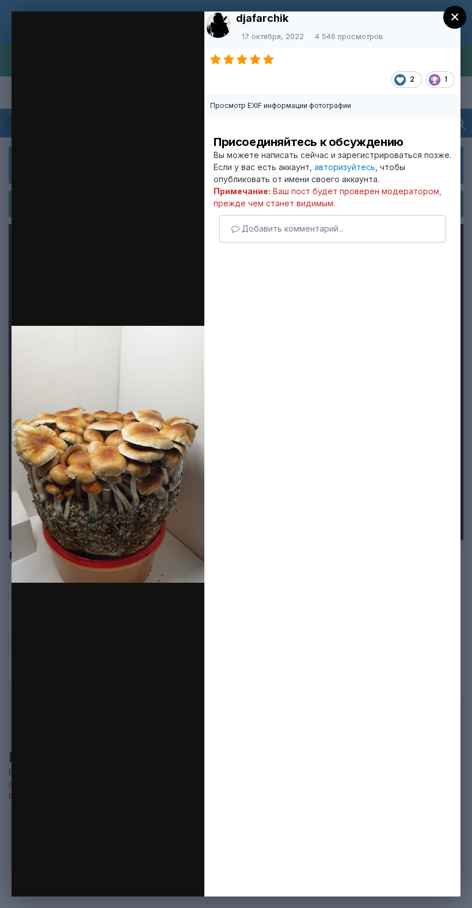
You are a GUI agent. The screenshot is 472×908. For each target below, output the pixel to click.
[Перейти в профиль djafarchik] (218, 25)
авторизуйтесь (344, 167)
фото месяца (98, 42)
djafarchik (262, 18)
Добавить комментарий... (291, 228)
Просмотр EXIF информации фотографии (280, 105)
